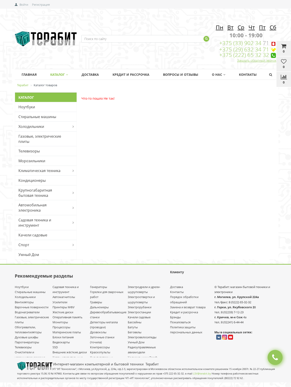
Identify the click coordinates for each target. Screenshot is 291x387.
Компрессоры (100, 347)
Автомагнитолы (64, 297)
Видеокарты (61, 342)
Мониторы (60, 322)
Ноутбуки (26, 106)
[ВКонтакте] (218, 337)
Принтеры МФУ (64, 307)
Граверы (96, 302)
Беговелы (134, 332)
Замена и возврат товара (188, 307)
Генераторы (98, 287)
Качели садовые (32, 235)
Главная (29, 74)
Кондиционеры (32, 180)
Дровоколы (98, 332)
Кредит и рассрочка (184, 312)
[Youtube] (230, 337)
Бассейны (134, 322)
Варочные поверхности (31, 307)
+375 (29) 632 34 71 (244, 49)
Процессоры (61, 327)
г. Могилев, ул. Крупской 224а (236, 297)
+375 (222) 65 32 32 (244, 54)
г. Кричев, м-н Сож (228, 317)
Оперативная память (68, 317)
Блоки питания (63, 337)
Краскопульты (100, 352)
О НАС (217, 74)
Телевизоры (29, 151)
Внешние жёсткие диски (70, 352)
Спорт (23, 244)
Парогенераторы (27, 342)
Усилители (60, 302)
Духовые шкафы (26, 337)
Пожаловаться (180, 322)
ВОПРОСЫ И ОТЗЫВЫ (180, 74)
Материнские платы (67, 332)
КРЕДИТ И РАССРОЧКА (131, 74)
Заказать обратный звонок (256, 60)
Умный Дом (28, 254)
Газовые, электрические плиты (39, 139)
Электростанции (139, 312)
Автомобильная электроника (32, 207)
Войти (24, 5)
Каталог (57, 74)
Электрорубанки (139, 307)
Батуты (133, 327)
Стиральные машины (37, 116)
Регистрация (41, 5)
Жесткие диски (63, 312)
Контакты (248, 74)
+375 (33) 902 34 (241, 43)
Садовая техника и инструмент (34, 223)
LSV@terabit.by (202, 373)
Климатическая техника (39, 170)
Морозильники (31, 160)
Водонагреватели (27, 312)
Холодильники (31, 126)
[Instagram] (224, 337)
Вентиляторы (24, 302)
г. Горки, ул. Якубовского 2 (234, 307)
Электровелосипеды (142, 337)
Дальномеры (99, 307)
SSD (55, 347)
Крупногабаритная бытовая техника (35, 193)
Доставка (90, 74)
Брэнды (175, 317)
